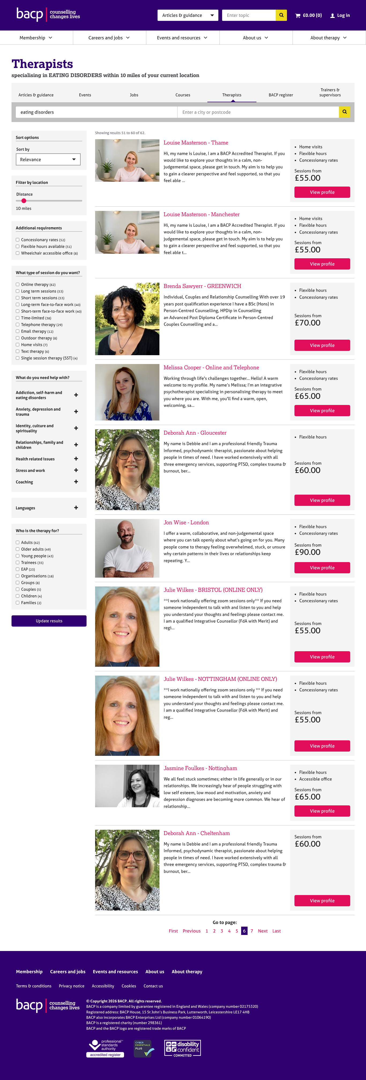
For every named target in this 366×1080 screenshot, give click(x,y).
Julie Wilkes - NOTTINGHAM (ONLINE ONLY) (220, 679)
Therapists (231, 97)
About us (252, 37)
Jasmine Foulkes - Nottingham (200, 768)
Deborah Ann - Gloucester (195, 432)
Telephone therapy (41, 324)
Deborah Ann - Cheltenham (197, 833)
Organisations (37, 575)
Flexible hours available (46, 246)
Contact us (153, 985)
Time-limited (36, 317)
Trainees (32, 562)
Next (263, 931)
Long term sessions (42, 291)
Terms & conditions (33, 985)
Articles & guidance (36, 97)
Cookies (129, 985)
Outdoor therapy (39, 337)
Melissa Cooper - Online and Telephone (211, 367)
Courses (182, 97)
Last (276, 931)
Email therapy (37, 331)
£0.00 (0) (312, 15)
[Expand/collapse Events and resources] (205, 37)
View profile (322, 192)
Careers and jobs (105, 37)
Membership (32, 37)
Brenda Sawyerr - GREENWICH (202, 286)
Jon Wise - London (186, 522)
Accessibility (103, 985)
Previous (192, 931)
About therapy (325, 37)
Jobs (134, 97)
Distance (24, 194)
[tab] (49, 395)
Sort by (22, 149)
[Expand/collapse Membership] (50, 37)
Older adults (36, 549)
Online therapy (38, 284)
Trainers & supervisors (330, 94)
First (173, 931)
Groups (30, 582)
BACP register (280, 97)
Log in (343, 15)
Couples (31, 589)
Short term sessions (42, 297)
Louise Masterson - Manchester (202, 214)
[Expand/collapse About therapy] (345, 37)
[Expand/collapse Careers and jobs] (128, 37)
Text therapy (35, 351)
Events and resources (178, 37)
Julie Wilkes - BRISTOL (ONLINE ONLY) (213, 589)
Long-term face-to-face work (50, 304)
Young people (37, 555)
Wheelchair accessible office (49, 253)
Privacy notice (71, 985)
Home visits (34, 344)
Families (31, 602)
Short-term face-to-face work (51, 311)
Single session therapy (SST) (49, 358)
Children (31, 595)
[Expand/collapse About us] (266, 37)
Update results (49, 620)
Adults (30, 542)
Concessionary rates (43, 239)
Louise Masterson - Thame (196, 142)
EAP (28, 569)
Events (85, 97)
